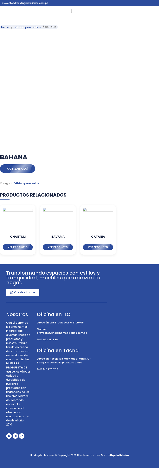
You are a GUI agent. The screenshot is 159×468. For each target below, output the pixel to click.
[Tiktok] (21, 436)
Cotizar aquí (17, 169)
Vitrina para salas (28, 27)
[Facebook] (9, 436)
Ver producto (18, 247)
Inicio (5, 27)
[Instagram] (15, 436)
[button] (7, 12)
